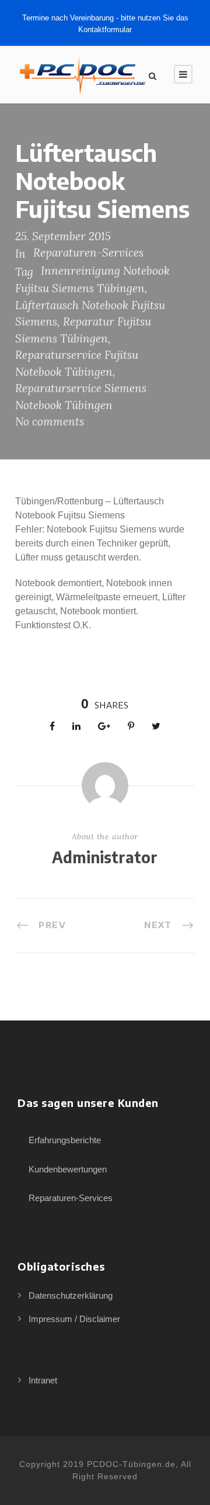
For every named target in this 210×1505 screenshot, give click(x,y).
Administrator (105, 857)
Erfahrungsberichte (65, 1140)
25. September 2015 (63, 236)
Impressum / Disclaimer (74, 1319)
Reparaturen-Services (88, 252)
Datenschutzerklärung (71, 1295)
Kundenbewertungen (68, 1169)
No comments (49, 421)
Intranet (43, 1380)
